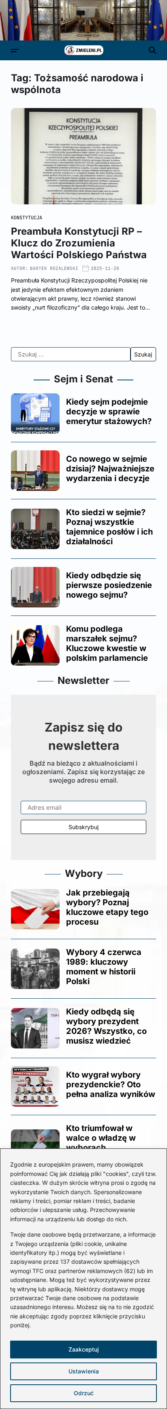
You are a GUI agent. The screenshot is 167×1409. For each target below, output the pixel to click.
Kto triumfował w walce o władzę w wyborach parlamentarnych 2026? (101, 1147)
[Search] (152, 50)
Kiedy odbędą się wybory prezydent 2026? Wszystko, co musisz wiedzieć (106, 1026)
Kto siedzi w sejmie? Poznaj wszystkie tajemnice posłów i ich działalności (109, 526)
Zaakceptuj (84, 1349)
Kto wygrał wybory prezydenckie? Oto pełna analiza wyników (110, 1084)
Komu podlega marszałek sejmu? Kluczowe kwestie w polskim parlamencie (107, 643)
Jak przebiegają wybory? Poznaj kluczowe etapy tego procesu (107, 907)
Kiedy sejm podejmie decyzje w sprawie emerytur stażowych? (109, 411)
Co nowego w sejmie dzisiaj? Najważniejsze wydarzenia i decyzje (110, 468)
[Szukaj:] (71, 354)
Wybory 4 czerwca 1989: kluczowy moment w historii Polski (103, 966)
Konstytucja (26, 217)
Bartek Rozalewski (54, 268)
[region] (83, 1278)
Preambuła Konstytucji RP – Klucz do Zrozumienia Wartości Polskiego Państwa (79, 243)
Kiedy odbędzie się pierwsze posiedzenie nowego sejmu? (109, 585)
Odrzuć (84, 1393)
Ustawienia (84, 1371)
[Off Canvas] (15, 50)
